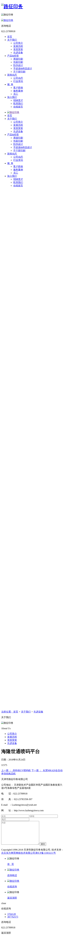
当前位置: (6, 711)
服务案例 (18, 90)
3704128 (11, 914)
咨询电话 (12, 875)
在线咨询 (12, 886)
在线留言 (18, 106)
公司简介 (18, 43)
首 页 (10, 864)
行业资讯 (18, 81)
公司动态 (18, 78)
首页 (9, 36)
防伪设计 (18, 65)
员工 (15, 94)
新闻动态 (12, 75)
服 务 (10, 84)
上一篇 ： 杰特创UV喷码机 (16, 770)
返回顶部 (12, 898)
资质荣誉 (18, 49)
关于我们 (12, 40)
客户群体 (18, 87)
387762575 (12, 916)
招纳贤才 (18, 100)
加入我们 (12, 97)
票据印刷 (18, 59)
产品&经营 (13, 55)
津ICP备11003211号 (45, 853)
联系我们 (18, 103)
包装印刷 (18, 62)
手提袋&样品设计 (22, 68)
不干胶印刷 (19, 71)
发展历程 (18, 46)
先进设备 (18, 52)
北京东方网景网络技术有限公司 (18, 853)
